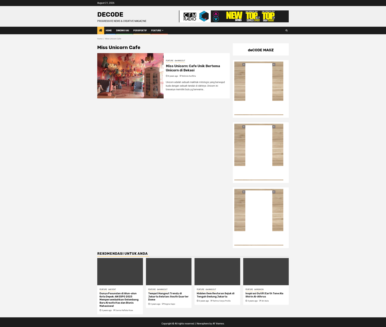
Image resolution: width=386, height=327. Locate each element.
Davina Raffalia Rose (124, 310)
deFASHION (259, 289)
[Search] (286, 30)
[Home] (100, 31)
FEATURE (156, 30)
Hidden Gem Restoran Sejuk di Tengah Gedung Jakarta (215, 295)
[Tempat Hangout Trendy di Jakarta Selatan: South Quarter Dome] (169, 271)
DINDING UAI (122, 30)
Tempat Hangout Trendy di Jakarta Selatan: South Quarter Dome (168, 296)
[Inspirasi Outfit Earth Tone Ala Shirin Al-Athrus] (266, 271)
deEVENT (112, 289)
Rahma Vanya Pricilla (222, 301)
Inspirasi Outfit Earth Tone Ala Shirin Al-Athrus (264, 295)
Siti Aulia (265, 301)
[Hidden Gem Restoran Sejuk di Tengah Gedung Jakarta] (217, 271)
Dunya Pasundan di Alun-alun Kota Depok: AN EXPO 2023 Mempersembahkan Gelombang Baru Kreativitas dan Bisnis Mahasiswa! (119, 299)
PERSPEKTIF (140, 30)
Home (109, 30)
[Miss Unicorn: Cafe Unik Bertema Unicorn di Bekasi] (130, 75)
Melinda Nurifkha (189, 76)
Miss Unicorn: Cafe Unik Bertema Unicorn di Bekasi (193, 68)
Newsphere (203, 323)
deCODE (110, 14)
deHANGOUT (180, 61)
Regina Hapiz (169, 304)
